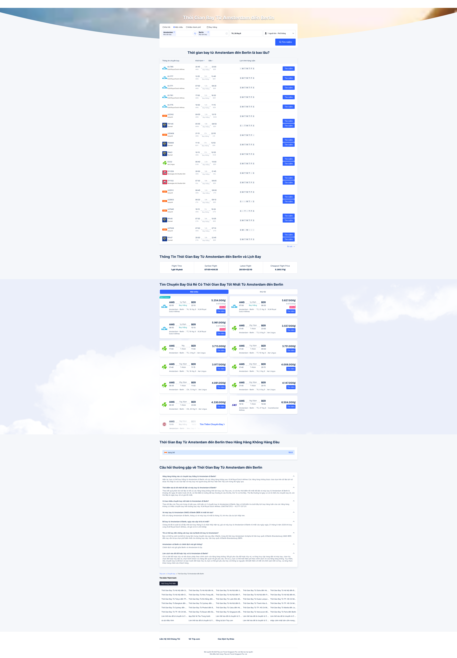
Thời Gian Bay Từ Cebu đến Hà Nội (229, 608)
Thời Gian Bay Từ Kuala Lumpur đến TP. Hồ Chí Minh (256, 599)
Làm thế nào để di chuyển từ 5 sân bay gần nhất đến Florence (174, 616)
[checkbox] (212, 27)
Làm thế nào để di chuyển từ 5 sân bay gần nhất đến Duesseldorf (283, 616)
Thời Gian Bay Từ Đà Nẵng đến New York (202, 599)
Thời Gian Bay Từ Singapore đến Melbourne (229, 612)
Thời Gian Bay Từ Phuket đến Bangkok (202, 608)
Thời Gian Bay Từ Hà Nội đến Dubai (174, 595)
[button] (174, 32)
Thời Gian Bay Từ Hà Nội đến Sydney (229, 590)
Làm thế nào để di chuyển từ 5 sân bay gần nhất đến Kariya (202, 620)
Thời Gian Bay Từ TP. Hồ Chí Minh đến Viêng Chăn (256, 608)
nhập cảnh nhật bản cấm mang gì (283, 620)
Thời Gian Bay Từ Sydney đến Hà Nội (202, 603)
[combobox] (177, 33)
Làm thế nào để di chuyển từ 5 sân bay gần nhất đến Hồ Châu (256, 616)
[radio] (166, 27)
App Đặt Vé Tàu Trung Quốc (199, 616)
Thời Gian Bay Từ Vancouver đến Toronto (256, 612)
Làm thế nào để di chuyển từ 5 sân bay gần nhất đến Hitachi (229, 616)
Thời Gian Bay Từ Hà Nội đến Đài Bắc (229, 603)
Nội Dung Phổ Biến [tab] (168, 583)
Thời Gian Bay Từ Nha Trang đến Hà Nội (202, 595)
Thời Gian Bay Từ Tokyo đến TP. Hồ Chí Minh (174, 599)
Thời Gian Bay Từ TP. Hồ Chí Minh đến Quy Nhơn (283, 599)
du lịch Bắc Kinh (167, 620)
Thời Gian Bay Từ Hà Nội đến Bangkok (283, 590)
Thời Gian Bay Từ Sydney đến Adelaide (174, 608)
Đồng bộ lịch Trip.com (224, 620)
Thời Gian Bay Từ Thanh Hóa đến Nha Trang (256, 603)
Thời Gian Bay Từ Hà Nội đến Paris (229, 595)
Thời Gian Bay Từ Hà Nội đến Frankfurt (256, 595)
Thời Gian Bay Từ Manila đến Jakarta (283, 608)
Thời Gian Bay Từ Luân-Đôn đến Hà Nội (229, 599)
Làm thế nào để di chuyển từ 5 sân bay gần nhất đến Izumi (256, 620)
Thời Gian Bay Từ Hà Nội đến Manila (283, 595)
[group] (178, 33)
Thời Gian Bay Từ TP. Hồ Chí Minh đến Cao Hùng (283, 603)
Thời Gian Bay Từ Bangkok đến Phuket (174, 603)
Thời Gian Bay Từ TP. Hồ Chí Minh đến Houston (174, 612)
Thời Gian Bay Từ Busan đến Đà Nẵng (202, 612)
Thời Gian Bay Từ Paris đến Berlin (283, 612)
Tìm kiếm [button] (289, 68)
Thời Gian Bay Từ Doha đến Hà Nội (256, 590)
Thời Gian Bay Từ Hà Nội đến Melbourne (202, 590)
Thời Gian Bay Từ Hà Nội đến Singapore (174, 590)
